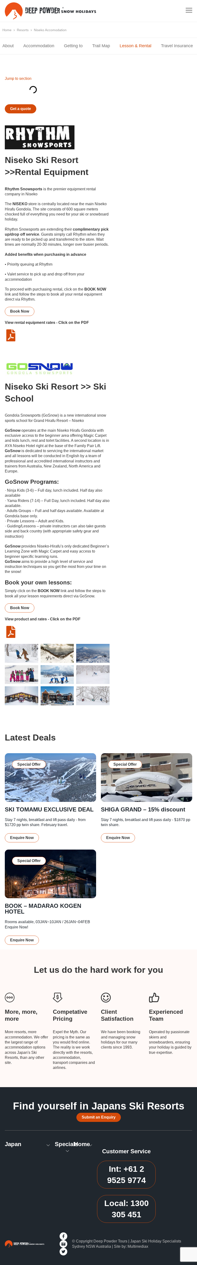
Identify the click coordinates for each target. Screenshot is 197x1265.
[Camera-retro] (63, 1244)
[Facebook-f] (63, 1236)
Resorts (23, 30)
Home (7, 30)
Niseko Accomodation (50, 30)
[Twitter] (63, 1251)
